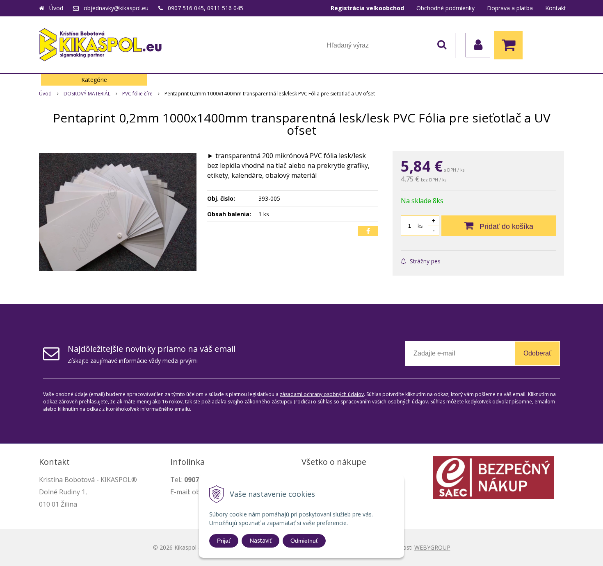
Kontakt (555, 8)
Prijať (224, 540)
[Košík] (510, 45)
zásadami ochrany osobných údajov (322, 394)
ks (420, 225)
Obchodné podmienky (445, 8)
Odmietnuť (304, 540)
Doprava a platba (510, 8)
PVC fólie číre (137, 93)
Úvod (56, 8)
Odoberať (537, 353)
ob (196, 491)
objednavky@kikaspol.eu (116, 8)
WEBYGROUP (432, 547)
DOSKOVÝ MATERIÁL (87, 93)
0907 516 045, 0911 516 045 (205, 8)
